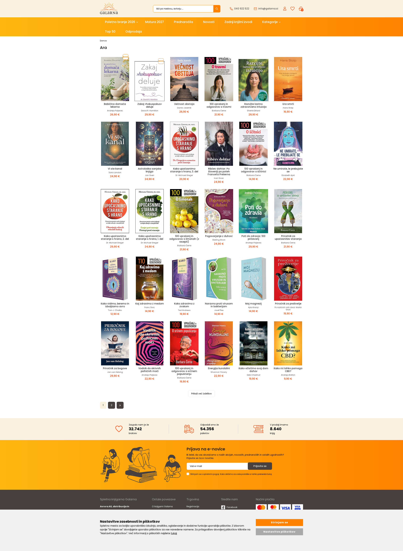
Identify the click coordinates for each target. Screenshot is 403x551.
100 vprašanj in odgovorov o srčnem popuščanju (184, 371)
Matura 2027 (154, 22)
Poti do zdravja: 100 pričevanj (253, 237)
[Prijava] (285, 8)
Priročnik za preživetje (288, 303)
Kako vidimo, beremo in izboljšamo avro (115, 305)
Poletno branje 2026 (120, 22)
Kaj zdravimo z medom (149, 303)
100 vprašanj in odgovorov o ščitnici (253, 170)
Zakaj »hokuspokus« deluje (149, 105)
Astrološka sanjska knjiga (149, 170)
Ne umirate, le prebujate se (288, 170)
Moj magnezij (253, 303)
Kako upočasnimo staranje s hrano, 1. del (149, 237)
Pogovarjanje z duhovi (219, 236)
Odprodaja (133, 31)
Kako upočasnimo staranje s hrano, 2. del (115, 237)
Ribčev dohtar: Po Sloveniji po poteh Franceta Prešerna (219, 171)
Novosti (208, 22)
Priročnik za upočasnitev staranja (288, 237)
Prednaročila (183, 22)
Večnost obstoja (184, 104)
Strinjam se (279, 522)
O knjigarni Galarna (162, 506)
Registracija (193, 506)
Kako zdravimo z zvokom (184, 305)
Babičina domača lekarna (115, 105)
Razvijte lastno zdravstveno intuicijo (254, 105)
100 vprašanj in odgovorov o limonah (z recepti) (184, 238)
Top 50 (110, 31)
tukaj (174, 533)
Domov (103, 40)
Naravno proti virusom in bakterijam (219, 305)
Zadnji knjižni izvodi (238, 22)
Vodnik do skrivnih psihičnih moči (149, 370)
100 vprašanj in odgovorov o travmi (219, 105)
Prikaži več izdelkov (201, 393)
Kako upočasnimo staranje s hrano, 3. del (184, 170)
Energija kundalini (219, 368)
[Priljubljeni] (292, 9)
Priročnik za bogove (115, 368)
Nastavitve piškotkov (279, 532)
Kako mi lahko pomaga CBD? (288, 370)
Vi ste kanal (115, 168)
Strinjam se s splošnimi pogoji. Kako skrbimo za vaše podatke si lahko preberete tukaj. (231, 474)
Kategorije (270, 22)
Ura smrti (288, 104)
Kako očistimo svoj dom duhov (253, 370)
